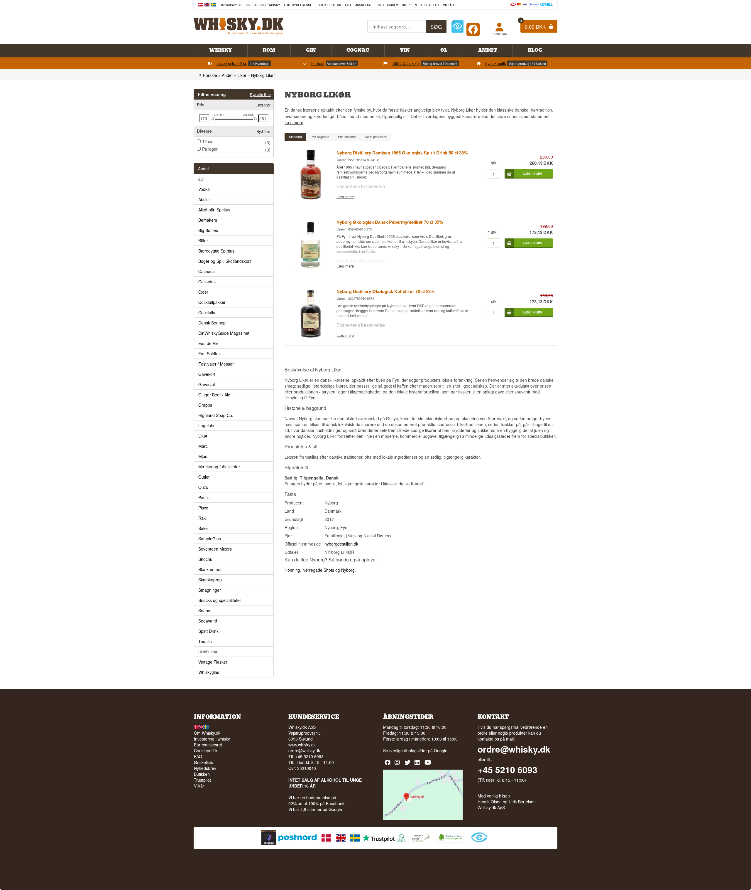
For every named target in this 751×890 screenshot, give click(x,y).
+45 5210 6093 (507, 770)
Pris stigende (320, 136)
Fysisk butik (495, 63)
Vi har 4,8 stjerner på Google (315, 809)
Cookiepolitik (329, 5)
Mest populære (376, 136)
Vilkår (448, 5)
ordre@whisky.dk (304, 750)
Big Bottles (208, 230)
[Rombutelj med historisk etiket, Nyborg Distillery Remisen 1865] (310, 198)
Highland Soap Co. (215, 415)
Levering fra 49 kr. (231, 63)
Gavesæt (206, 384)
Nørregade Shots (318, 570)
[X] (408, 764)
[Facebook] (473, 28)
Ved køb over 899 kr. (341, 63)
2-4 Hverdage (259, 63)
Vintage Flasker (212, 662)
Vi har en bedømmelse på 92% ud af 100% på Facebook (316, 800)
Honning (292, 570)
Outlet (203, 477)
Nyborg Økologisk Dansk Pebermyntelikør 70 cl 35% (389, 222)
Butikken (409, 5)
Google (440, 750)
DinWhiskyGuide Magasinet (223, 333)
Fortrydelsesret (299, 5)
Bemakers (207, 220)
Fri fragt (317, 63)
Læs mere (294, 122)
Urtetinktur (208, 652)
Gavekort (206, 374)
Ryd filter (263, 104)
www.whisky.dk (302, 745)
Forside (210, 75)
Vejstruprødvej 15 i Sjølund (527, 63)
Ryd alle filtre (260, 94)
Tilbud (208, 141)
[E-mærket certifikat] (457, 26)
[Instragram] (398, 764)
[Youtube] (428, 764)
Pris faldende (347, 136)
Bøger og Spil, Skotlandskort (224, 261)
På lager (210, 149)
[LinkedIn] (418, 764)
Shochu (205, 559)
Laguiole (206, 425)
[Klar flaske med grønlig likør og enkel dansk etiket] (310, 267)
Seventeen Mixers (215, 549)
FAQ (348, 5)
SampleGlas (209, 538)
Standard (295, 136)
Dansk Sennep (212, 323)
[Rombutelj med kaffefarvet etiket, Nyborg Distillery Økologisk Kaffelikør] (310, 336)
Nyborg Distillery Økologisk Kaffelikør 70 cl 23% (385, 291)
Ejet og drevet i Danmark (440, 63)
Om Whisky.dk (231, 5)
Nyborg (348, 570)
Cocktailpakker (212, 302)
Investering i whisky (263, 5)
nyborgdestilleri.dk (341, 544)
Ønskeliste (364, 5)
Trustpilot (430, 5)
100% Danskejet (406, 63)
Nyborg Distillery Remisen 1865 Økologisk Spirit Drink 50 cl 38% (402, 152)
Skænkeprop (210, 580)
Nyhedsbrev (388, 5)
